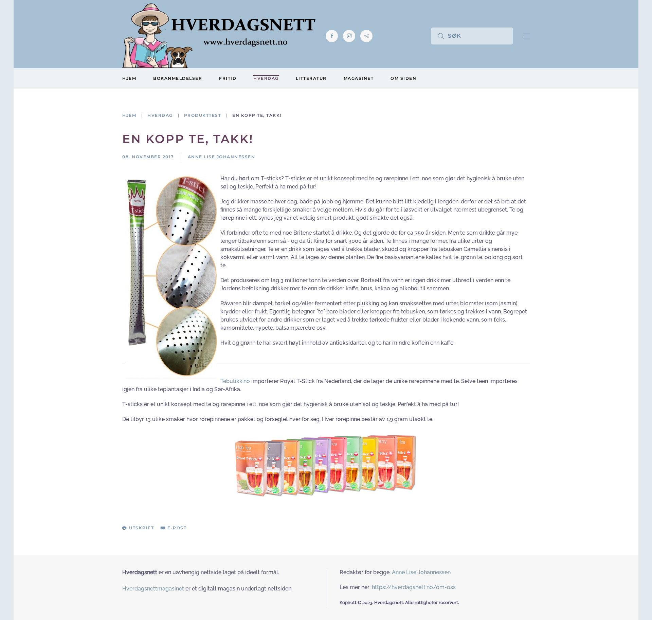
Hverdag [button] (266, 78)
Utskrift (141, 527)
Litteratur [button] (311, 78)
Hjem (129, 78)
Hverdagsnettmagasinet (153, 588)
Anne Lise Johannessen (421, 572)
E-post (176, 527)
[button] (526, 36)
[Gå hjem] (218, 35)
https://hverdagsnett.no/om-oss (414, 587)
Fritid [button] (227, 78)
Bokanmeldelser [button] (177, 78)
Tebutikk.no (235, 381)
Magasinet (359, 78)
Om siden (403, 78)
